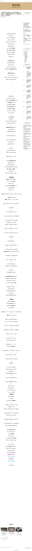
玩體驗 (25, 60)
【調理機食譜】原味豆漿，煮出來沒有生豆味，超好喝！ (28, 112)
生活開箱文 (25, 55)
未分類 (25, 59)
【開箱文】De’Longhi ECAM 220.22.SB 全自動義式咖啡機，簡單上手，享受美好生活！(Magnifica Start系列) (28, 74)
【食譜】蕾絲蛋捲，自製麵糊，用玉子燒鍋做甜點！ (28, 91)
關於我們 (14, 550)
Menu (2, 1)
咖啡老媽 (16, 5)
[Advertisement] (11, 24)
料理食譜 (25, 54)
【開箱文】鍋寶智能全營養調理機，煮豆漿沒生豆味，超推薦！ (28, 81)
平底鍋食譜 (5, 539)
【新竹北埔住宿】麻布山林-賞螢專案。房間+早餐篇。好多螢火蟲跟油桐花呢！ (27, 126)
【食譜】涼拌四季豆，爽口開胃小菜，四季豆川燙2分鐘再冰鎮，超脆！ (28, 97)
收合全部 (27, 51)
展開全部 (24, 51)
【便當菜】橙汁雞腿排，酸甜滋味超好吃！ (28, 102)
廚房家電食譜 (25, 53)
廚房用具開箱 (5, 537)
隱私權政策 (17, 550)
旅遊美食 (25, 61)
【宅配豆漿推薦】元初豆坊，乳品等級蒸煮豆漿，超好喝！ (28, 118)
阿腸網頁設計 (29, 548)
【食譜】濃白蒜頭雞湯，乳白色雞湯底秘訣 (11, 533)
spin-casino (25, 52)
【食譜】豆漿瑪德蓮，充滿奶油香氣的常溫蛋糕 (28, 86)
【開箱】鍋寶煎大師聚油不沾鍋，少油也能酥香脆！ (4, 533)
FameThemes (29, 547)
